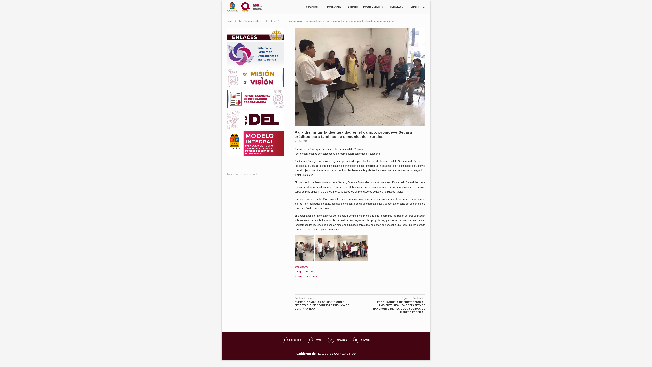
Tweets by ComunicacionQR (243, 174)
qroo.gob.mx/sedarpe (306, 276)
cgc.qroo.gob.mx (304, 271)
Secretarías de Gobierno (251, 21)
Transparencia (334, 7)
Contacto (415, 7)
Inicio (229, 21)
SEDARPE (275, 21)
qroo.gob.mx (302, 266)
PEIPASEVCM (396, 7)
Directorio (353, 7)
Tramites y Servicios (373, 7)
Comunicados (313, 7)
